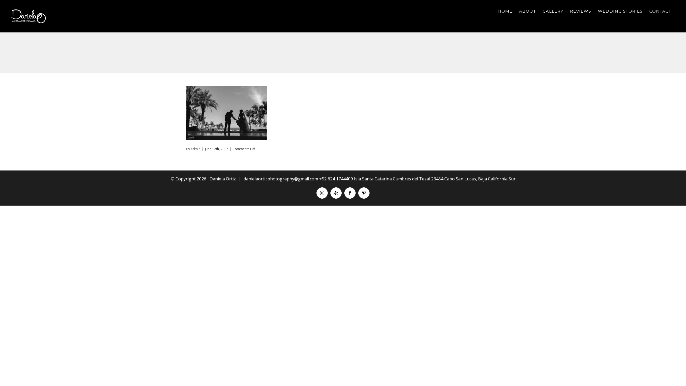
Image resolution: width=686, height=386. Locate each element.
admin (195, 149)
